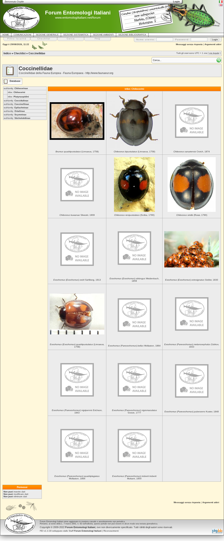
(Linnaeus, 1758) (77, 151)
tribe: (16, 92)
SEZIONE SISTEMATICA (75, 34)
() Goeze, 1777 (134, 411)
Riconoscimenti (111, 531)
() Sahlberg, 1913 (77, 280)
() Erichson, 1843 (77, 411)
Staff (85, 531)
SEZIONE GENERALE (47, 34)
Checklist (20, 53)
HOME (5, 34)
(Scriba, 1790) (134, 215)
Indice (7, 53)
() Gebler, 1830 (191, 280)
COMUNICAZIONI (22, 34)
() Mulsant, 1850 (134, 477)
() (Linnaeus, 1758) (77, 345)
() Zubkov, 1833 (191, 345)
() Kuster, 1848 (191, 411)
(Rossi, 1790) (191, 215)
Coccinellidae (36, 53)
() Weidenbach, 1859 (134, 279)
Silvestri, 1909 (77, 215)
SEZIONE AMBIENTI (103, 34)
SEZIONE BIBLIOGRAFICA (132, 34)
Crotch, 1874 (191, 151)
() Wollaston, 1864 (134, 345)
